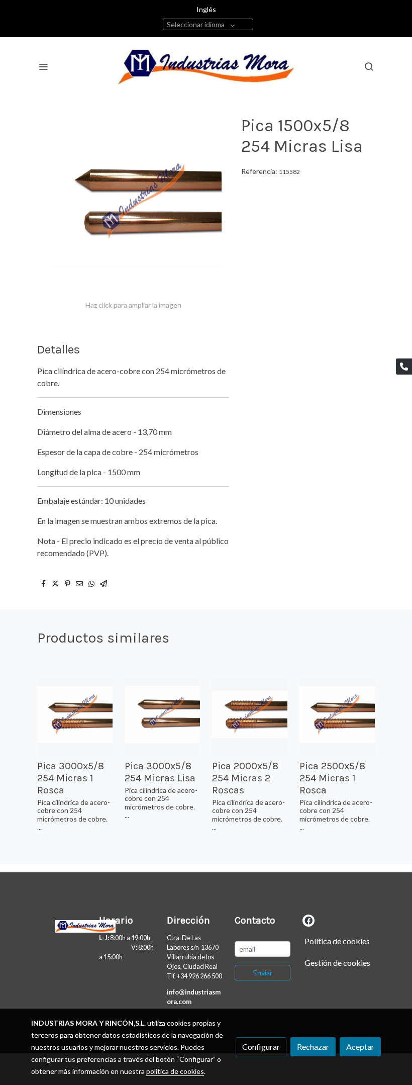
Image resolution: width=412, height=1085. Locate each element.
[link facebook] (308, 920)
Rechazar (313, 1046)
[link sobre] (59, 925)
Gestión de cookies (337, 962)
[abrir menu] (43, 66)
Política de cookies (337, 941)
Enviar (262, 972)
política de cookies (175, 1071)
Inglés (206, 9)
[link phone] (404, 366)
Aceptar (360, 1046)
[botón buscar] (369, 66)
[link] (206, 66)
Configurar (261, 1046)
